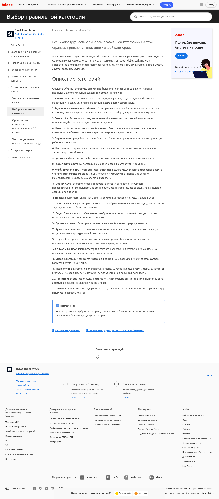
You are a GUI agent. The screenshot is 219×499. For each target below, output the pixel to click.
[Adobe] (7, 4)
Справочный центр (146, 415)
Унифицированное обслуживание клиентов (66, 428)
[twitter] (46, 488)
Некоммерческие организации (107, 420)
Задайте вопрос (78, 397)
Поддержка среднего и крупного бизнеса (155, 434)
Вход (211, 4)
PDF (7, 440)
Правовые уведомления (66, 330)
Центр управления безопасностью (197, 452)
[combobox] (171, 16)
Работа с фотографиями (16, 427)
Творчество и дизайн (28, 4)
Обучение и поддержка (140, 4)
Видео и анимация (13, 436)
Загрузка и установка (147, 420)
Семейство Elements (14, 450)
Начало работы (22, 385)
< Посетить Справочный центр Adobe (32, 373)
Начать (126, 397)
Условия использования (176, 488)
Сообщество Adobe (146, 424)
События (186, 429)
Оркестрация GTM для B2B (61, 437)
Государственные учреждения (107, 424)
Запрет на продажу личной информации (181, 493)
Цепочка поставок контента (62, 423)
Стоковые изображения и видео (19, 454)
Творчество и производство (62, 432)
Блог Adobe (187, 466)
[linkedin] (52, 488)
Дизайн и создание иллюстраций (20, 431)
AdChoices (209, 493)
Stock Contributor (25, 30)
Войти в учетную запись (193, 415)
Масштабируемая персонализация (65, 418)
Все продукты (11, 459)
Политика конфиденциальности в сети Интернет (115, 330)
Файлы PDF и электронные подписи (66, 4)
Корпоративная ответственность (196, 438)
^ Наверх (207, 375)
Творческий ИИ (12, 422)
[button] (201, 5)
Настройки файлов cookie (200, 488)
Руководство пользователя (27, 389)
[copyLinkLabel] (97, 358)
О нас (184, 420)
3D (6, 445)
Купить (167, 4)
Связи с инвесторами (191, 443)
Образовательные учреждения (107, 415)
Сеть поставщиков (190, 447)
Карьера (186, 424)
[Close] (159, 492)
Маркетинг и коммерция (105, 4)
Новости (186, 434)
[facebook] (34, 488)
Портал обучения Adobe (148, 429)
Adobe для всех (189, 461)
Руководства (21, 393)
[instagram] (40, 488)
